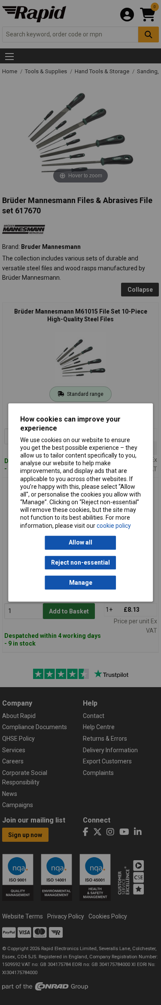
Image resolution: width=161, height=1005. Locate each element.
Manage (80, 582)
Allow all (80, 542)
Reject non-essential (80, 562)
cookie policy (114, 525)
